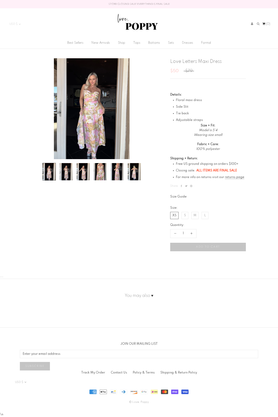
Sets (171, 42)
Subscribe (34, 366)
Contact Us (119, 372)
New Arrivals (100, 42)
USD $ (13, 24)
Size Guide (178, 196)
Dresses (187, 42)
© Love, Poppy (139, 402)
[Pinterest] (191, 186)
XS (174, 215)
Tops (136, 42)
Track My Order (93, 372)
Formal (206, 42)
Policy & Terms (144, 372)
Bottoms (154, 42)
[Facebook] (181, 186)
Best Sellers (75, 42)
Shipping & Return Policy (178, 372)
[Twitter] (186, 186)
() (267, 24)
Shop (121, 42)
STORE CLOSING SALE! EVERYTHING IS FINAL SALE (139, 4)
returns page (234, 177)
